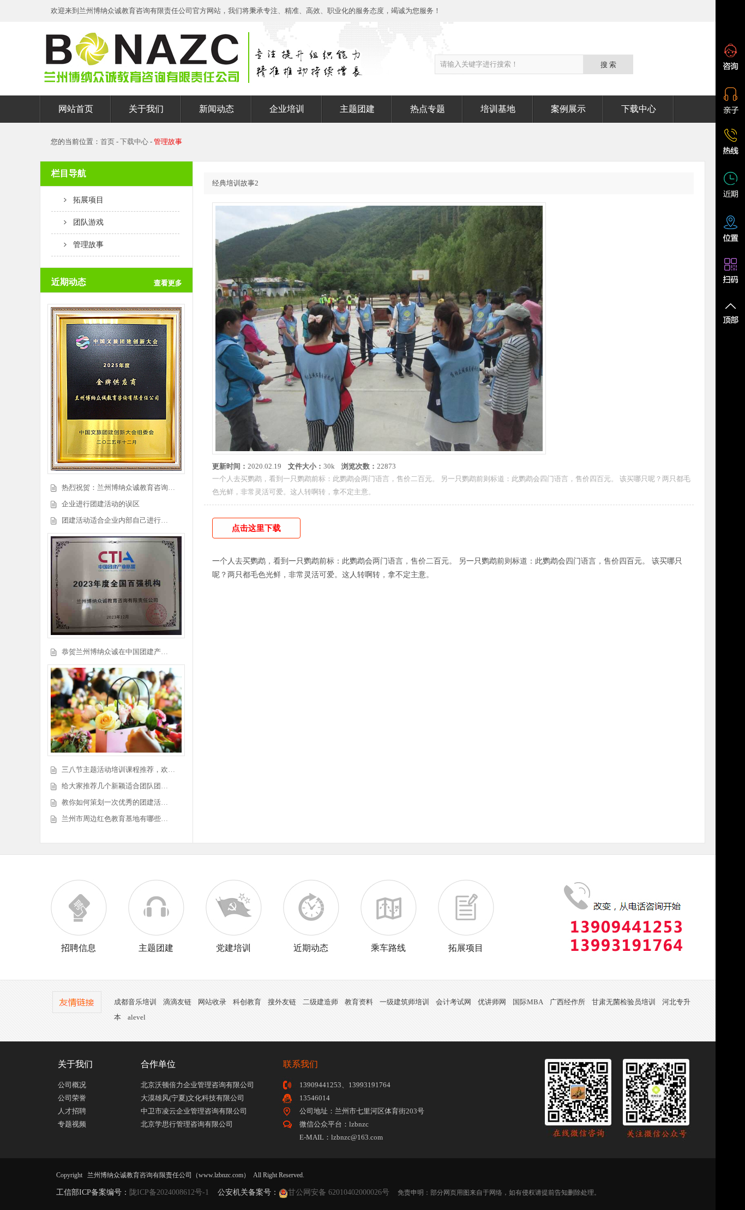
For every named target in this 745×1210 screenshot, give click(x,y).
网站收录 (212, 1002)
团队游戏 (85, 222)
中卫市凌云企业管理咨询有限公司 (194, 1111)
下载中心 (638, 108)
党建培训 (233, 948)
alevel (137, 1017)
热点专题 (427, 108)
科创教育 (247, 1002)
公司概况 (72, 1085)
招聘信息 (78, 948)
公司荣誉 (72, 1098)
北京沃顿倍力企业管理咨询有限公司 (197, 1085)
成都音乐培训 (135, 1002)
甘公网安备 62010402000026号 (338, 1192)
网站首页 (75, 108)
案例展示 (568, 108)
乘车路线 (388, 948)
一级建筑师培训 (404, 1002)
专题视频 (72, 1124)
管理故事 (85, 245)
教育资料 (359, 1002)
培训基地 (497, 108)
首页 (107, 141)
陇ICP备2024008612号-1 (169, 1192)
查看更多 (168, 283)
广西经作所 (567, 1002)
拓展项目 (85, 200)
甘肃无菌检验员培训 (624, 1002)
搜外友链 (282, 1002)
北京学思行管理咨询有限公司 (187, 1124)
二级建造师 (320, 1002)
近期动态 (310, 948)
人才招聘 (72, 1111)
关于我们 (146, 108)
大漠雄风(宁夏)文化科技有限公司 (192, 1098)
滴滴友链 (177, 1002)
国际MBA (528, 1002)
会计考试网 (453, 1002)
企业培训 (286, 108)
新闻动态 (216, 108)
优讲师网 (492, 1002)
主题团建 (357, 108)
